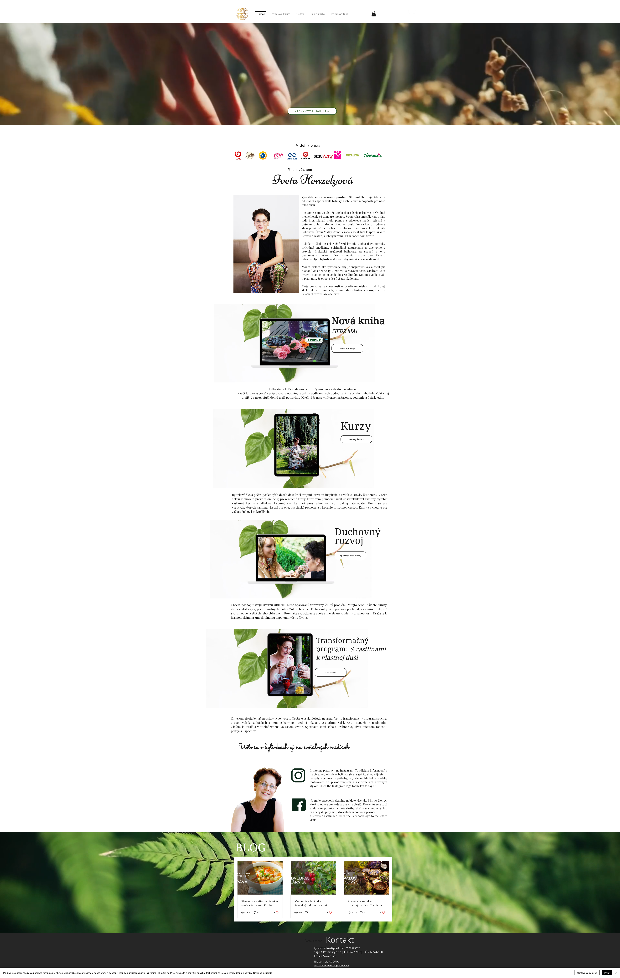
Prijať (607, 972)
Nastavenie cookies (587, 972)
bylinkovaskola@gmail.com (329, 948)
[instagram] (414, 12)
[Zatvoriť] (616, 972)
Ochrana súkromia (262, 972)
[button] (373, 13)
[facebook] (409, 12)
